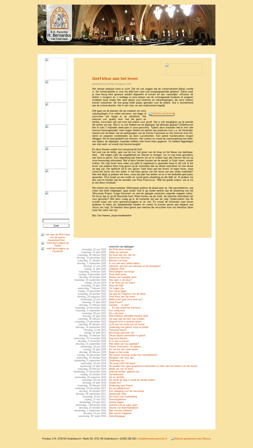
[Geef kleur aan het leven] (161, 113)
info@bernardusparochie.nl (152, 438)
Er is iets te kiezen (119, 341)
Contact (195, 49)
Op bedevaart (116, 374)
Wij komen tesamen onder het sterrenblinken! (133, 355)
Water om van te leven (121, 368)
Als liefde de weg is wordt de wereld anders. (132, 380)
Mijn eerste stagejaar (120, 413)
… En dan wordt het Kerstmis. (125, 307)
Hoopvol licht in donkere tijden (125, 321)
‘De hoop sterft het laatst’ (122, 363)
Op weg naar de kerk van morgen (126, 318)
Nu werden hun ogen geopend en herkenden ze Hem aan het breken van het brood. (153, 366)
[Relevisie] (56, 101)
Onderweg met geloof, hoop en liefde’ (129, 327)
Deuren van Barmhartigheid (123, 407)
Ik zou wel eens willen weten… (125, 263)
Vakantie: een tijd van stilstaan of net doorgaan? (135, 266)
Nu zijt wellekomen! (119, 388)
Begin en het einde (119, 352)
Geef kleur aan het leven (122, 296)
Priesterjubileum (117, 399)
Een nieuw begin (117, 291)
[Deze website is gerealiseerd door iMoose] (191, 438)
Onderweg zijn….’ (118, 360)
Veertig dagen (116, 402)
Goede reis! (115, 382)
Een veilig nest (117, 310)
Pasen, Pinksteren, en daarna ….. (127, 346)
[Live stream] (56, 145)
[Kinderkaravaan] (56, 190)
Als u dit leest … (118, 313)
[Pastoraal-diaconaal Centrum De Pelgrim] (56, 212)
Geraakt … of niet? (119, 305)
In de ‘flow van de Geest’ (122, 282)
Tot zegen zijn (116, 288)
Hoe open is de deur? (120, 280)
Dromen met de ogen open (123, 405)
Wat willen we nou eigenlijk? (124, 343)
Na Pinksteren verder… (121, 249)
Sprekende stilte (117, 393)
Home (44, 49)
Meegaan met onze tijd (121, 357)
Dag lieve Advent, (118, 338)
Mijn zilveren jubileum (120, 410)
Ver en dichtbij (116, 377)
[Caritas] (56, 168)
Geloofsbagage (117, 416)
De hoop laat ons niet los (122, 255)
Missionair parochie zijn (121, 332)
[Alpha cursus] (56, 79)
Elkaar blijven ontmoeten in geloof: (127, 335)
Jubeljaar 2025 (116, 268)
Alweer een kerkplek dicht (123, 277)
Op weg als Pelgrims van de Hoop (127, 293)
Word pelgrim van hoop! (121, 271)
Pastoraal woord (117, 330)
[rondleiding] (56, 123)
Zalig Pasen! (115, 302)
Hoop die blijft (116, 285)
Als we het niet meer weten (123, 349)
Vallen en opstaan (118, 252)
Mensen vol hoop (118, 260)
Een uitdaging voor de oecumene (126, 391)
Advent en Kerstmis (119, 257)
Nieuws (58, 49)
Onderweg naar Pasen (121, 385)
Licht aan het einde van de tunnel (126, 324)
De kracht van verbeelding (123, 396)
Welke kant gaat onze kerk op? (125, 299)
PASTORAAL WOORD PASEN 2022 (128, 316)
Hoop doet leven (117, 274)
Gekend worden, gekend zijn (124, 371)
